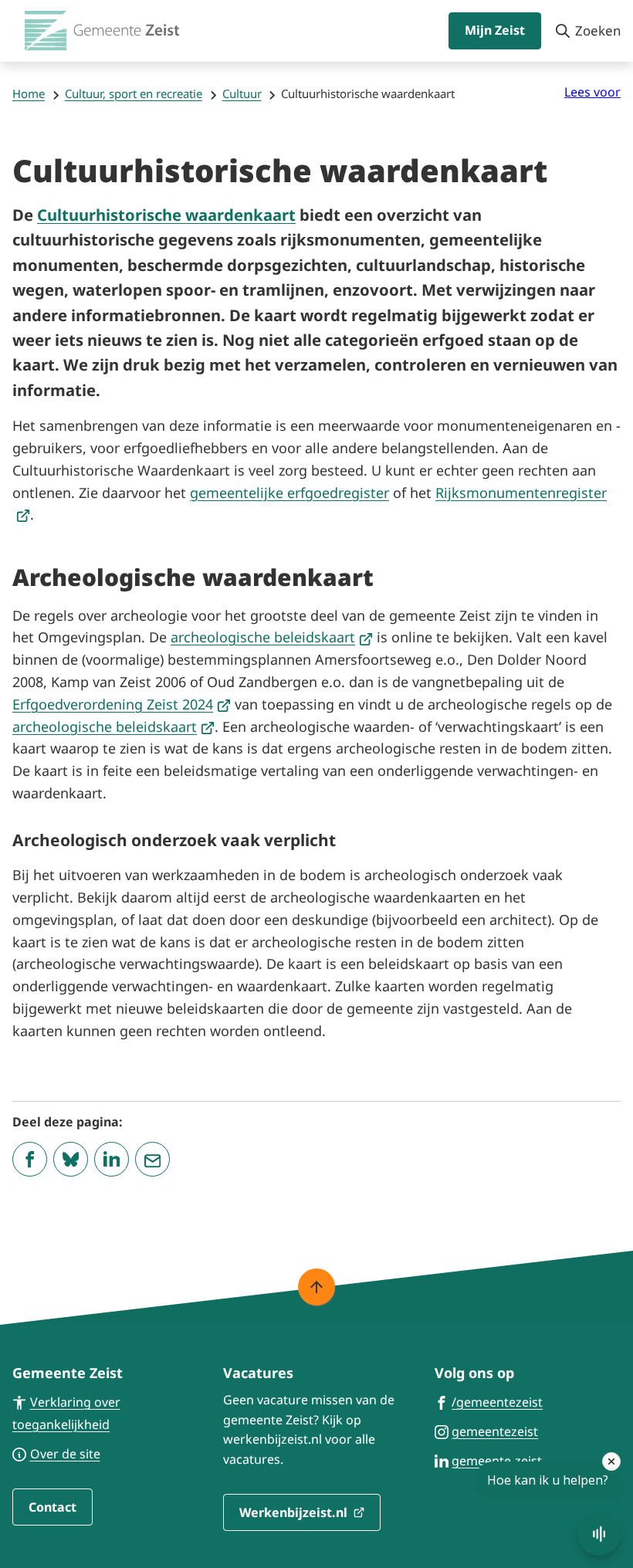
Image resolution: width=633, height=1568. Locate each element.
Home (28, 93)
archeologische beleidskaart (272, 637)
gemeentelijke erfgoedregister (289, 492)
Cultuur (242, 93)
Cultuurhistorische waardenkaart (166, 214)
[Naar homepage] (102, 31)
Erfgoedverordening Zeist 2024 (121, 704)
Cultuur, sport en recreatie (133, 93)
